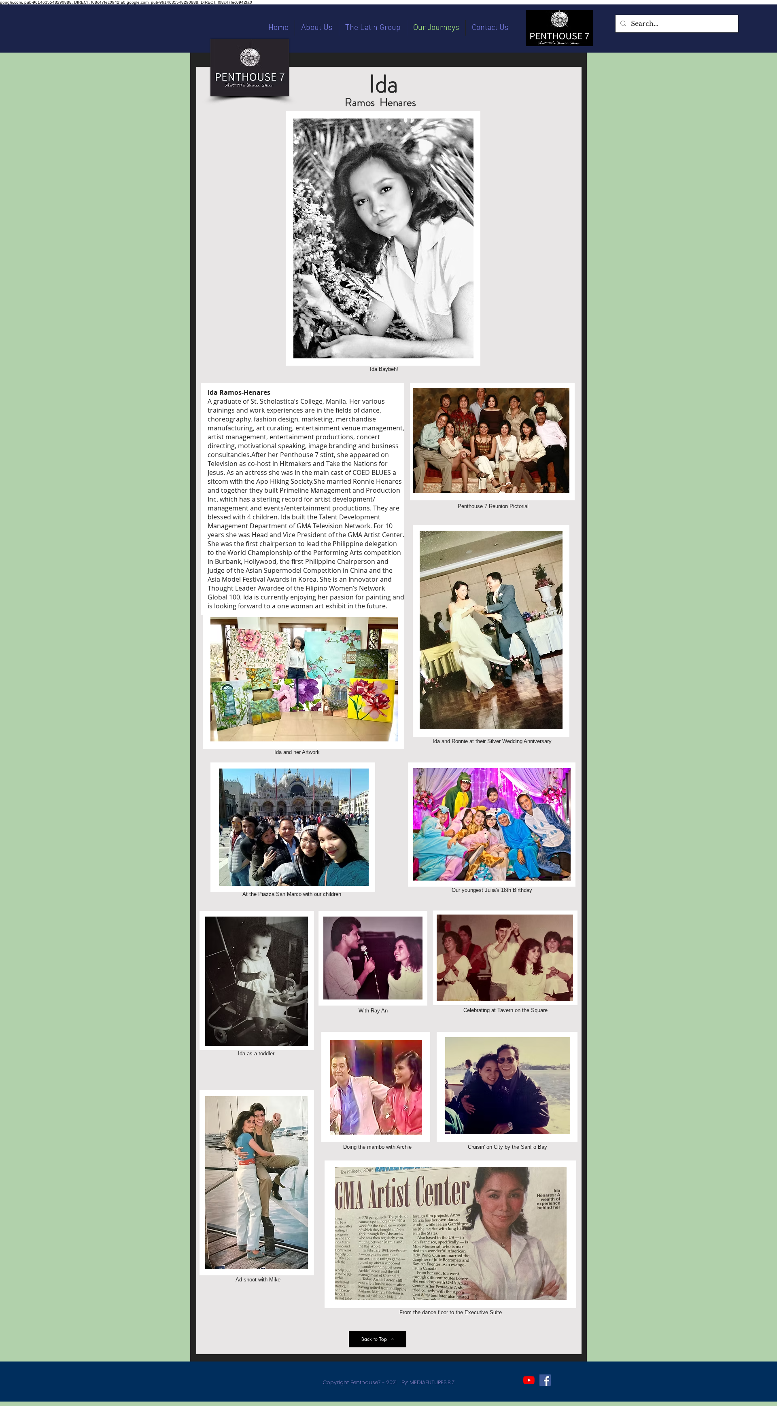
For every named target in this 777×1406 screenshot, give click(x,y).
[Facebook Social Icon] (545, 1380)
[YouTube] (529, 1380)
